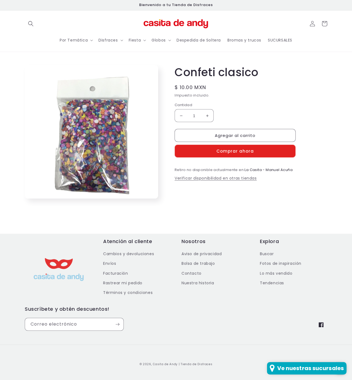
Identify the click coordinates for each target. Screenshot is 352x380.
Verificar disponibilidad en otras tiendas (216, 178)
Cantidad (183, 105)
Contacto (192, 273)
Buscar (267, 254)
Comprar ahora (235, 151)
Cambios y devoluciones (128, 254)
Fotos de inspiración (280, 263)
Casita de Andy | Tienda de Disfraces (182, 364)
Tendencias (272, 283)
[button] (31, 24)
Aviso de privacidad (202, 254)
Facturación (115, 273)
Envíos (109, 263)
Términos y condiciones (128, 292)
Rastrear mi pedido (122, 283)
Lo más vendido (276, 273)
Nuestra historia (198, 283)
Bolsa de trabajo (198, 263)
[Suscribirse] (117, 324)
